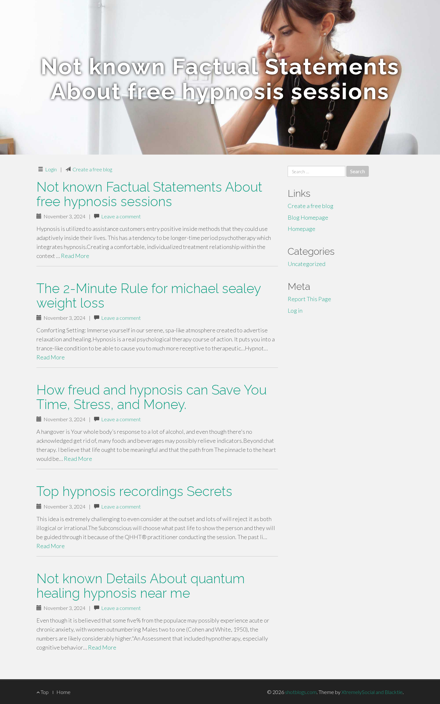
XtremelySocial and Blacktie (372, 692)
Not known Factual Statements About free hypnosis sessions (149, 194)
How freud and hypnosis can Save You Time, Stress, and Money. (151, 397)
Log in (295, 310)
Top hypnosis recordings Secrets (134, 491)
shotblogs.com (301, 692)
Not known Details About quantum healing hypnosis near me (140, 586)
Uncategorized (306, 263)
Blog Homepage (308, 217)
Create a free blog (92, 169)
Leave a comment (121, 216)
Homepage (301, 228)
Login (51, 169)
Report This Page (309, 298)
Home (63, 692)
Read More (75, 255)
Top (44, 692)
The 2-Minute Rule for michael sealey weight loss (148, 296)
